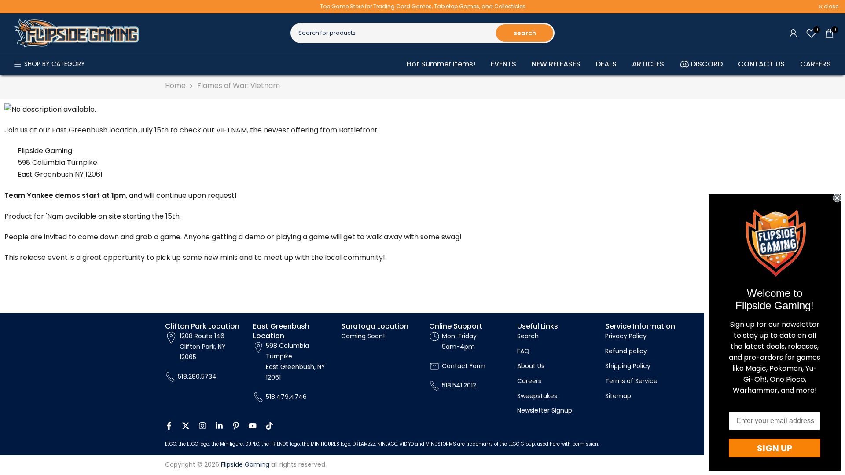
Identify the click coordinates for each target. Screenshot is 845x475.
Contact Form (463, 366)
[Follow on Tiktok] (269, 425)
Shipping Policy (627, 366)
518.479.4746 (286, 396)
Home (175, 85)
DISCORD (707, 64)
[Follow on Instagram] (202, 425)
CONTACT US (761, 64)
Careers (529, 380)
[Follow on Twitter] (186, 425)
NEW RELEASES (556, 64)
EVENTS (503, 64)
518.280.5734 (197, 376)
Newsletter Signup (544, 410)
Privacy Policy (626, 336)
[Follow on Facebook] (169, 425)
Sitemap (618, 395)
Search (528, 336)
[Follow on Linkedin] (219, 425)
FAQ (523, 351)
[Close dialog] (837, 198)
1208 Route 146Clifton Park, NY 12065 (203, 347)
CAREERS (815, 64)
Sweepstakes (537, 395)
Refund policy (626, 351)
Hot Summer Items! (441, 64)
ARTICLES (648, 64)
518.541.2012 (459, 385)
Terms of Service (631, 380)
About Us (530, 366)
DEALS (606, 64)
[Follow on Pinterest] (236, 425)
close (18, 6)
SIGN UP (774, 448)
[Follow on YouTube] (253, 425)
